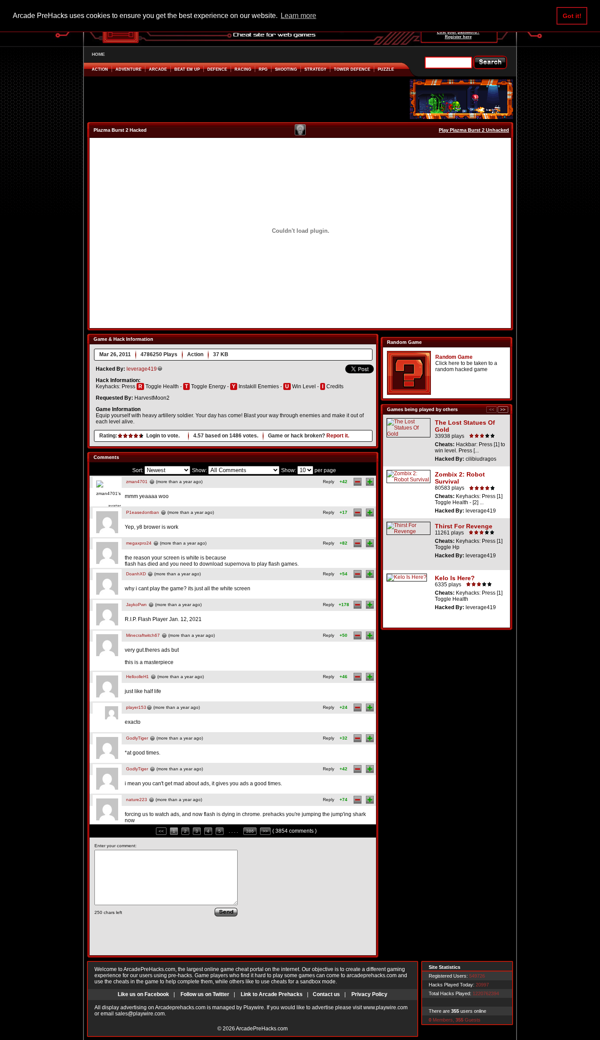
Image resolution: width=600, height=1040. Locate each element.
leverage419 (142, 369)
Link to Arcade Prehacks (272, 994)
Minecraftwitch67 (143, 635)
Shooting (286, 69)
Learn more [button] (298, 15)
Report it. (337, 436)
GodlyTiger (137, 738)
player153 (136, 707)
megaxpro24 (139, 543)
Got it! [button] (572, 15)
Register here (458, 37)
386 (250, 831)
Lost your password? (458, 32)
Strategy (315, 69)
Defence (217, 69)
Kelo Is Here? (455, 577)
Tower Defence (352, 69)
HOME (98, 54)
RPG (263, 69)
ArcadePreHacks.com (262, 1029)
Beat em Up (187, 69)
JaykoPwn (136, 604)
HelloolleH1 (137, 676)
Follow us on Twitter (205, 994)
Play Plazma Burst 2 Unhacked (474, 130)
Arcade (158, 69)
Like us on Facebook (143, 994)
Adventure (128, 69)
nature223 (136, 799)
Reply (328, 481)
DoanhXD (136, 573)
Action (100, 69)
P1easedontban (142, 512)
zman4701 (137, 481)
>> (265, 831)
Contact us (326, 994)
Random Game (454, 357)
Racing (243, 69)
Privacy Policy (369, 994)
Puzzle (386, 69)
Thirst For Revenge (463, 526)
